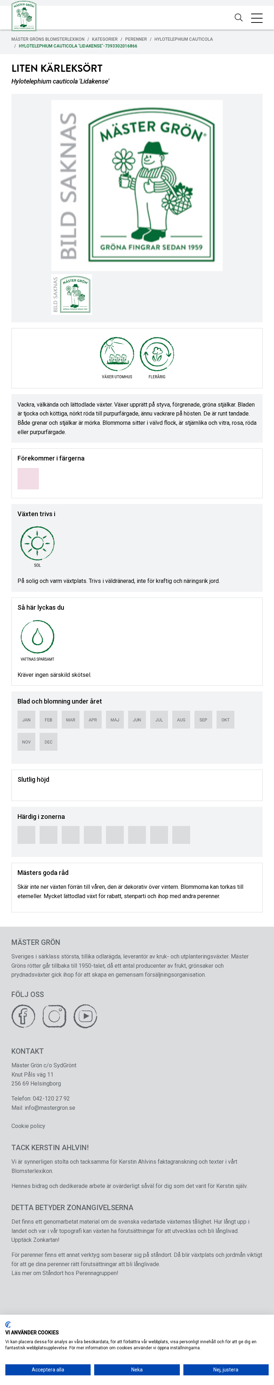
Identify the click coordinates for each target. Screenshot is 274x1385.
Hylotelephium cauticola (183, 39)
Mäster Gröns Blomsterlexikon (48, 39)
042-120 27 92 (51, 1098)
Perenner (136, 39)
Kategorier (105, 39)
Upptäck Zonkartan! (35, 1240)
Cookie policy (28, 1126)
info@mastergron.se (50, 1107)
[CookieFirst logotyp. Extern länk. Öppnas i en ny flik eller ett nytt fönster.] (8, 1324)
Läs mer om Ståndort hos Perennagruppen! (64, 1273)
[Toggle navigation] (257, 18)
